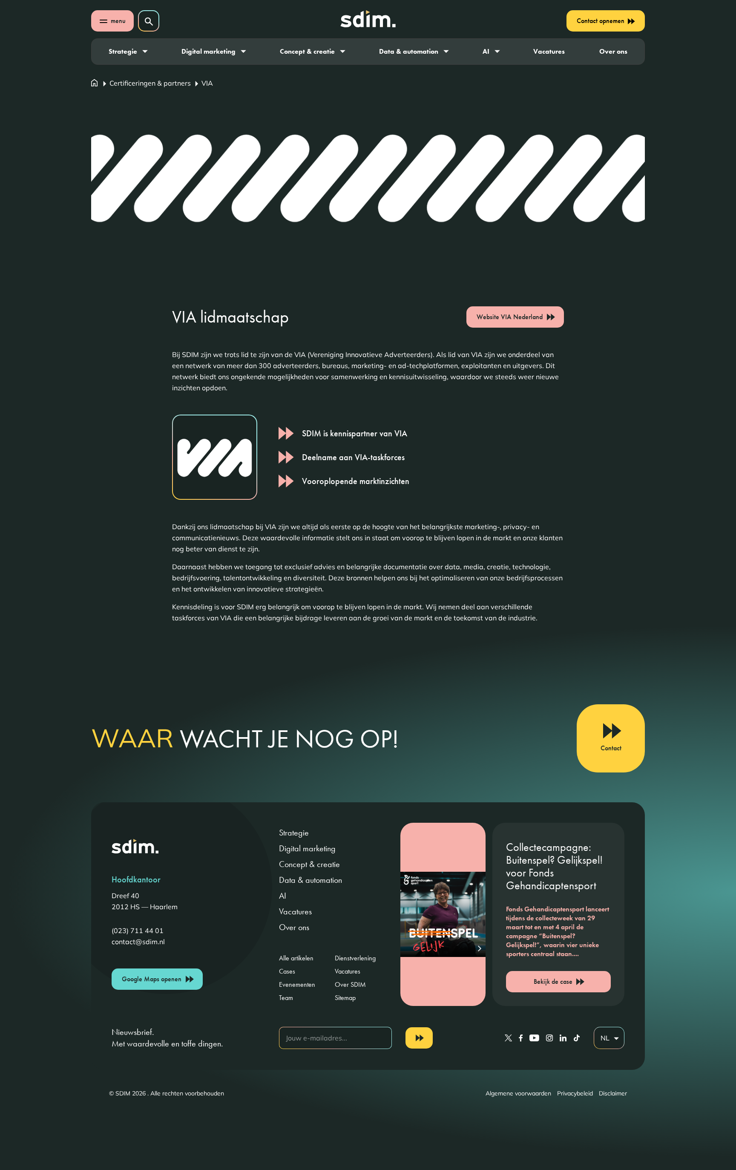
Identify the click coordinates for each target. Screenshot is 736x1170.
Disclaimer (613, 1093)
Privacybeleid (575, 1093)
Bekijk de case (553, 981)
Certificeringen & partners (150, 83)
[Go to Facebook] (521, 1038)
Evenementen (297, 984)
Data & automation (408, 51)
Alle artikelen (296, 958)
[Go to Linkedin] (563, 1038)
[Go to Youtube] (534, 1038)
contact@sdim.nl (138, 941)
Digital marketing (208, 51)
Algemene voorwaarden (518, 1093)
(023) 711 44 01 (138, 930)
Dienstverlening (355, 958)
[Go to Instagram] (549, 1038)
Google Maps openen (151, 978)
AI (486, 51)
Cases (287, 971)
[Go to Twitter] (508, 1038)
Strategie (123, 51)
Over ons (613, 51)
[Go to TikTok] (576, 1038)
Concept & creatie (307, 51)
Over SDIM (350, 984)
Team (286, 997)
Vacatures (549, 51)
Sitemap (345, 997)
